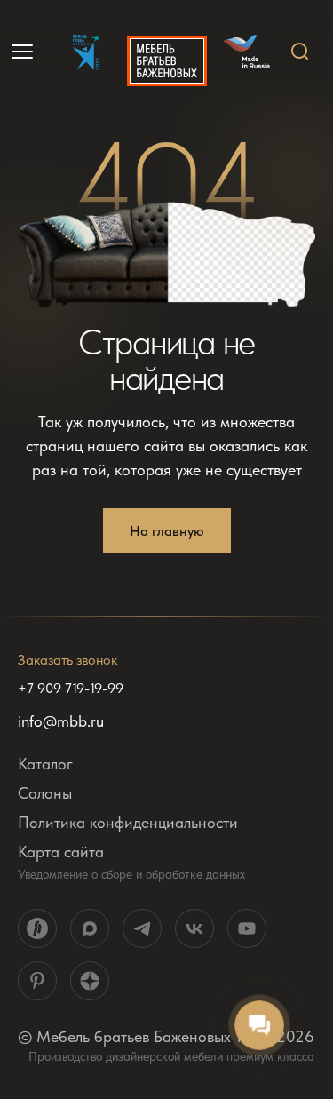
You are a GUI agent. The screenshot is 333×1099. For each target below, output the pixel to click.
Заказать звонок (67, 659)
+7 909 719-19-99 (70, 688)
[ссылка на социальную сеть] (37, 928)
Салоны (45, 793)
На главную (167, 530)
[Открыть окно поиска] (300, 51)
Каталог (45, 763)
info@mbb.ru (61, 721)
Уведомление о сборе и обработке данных (131, 874)
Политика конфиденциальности (128, 822)
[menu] (24, 51)
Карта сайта (61, 851)
